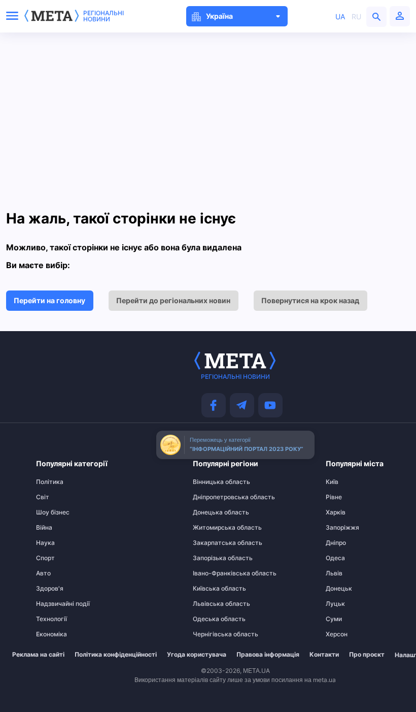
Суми (334, 619)
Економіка (51, 634)
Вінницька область (212, 482)
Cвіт (42, 497)
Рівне (334, 497)
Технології (51, 619)
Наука (45, 542)
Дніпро (336, 542)
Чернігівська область (212, 634)
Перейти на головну (49, 300)
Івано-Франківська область (212, 573)
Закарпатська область (212, 542)
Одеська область (212, 619)
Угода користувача (196, 654)
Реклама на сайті (38, 654)
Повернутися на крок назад (310, 300)
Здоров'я (49, 588)
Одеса (335, 558)
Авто (43, 573)
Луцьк (335, 603)
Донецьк (339, 588)
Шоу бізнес (53, 512)
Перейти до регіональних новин (173, 300)
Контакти (324, 654)
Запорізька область (212, 558)
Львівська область (212, 603)
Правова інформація (267, 654)
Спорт (45, 558)
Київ (332, 482)
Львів (334, 573)
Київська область (212, 588)
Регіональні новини (103, 16)
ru (356, 16)
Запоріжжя (342, 527)
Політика (49, 482)
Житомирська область (212, 527)
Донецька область (212, 512)
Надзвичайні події (56, 603)
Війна (44, 527)
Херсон (337, 634)
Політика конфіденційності (116, 654)
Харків (335, 512)
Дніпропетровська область (212, 497)
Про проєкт (367, 654)
